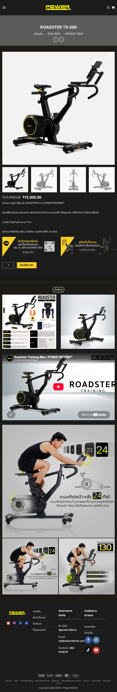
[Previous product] (61, 39)
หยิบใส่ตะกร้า (27, 265)
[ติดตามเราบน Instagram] (96, 640)
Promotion (27, 680)
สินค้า (16, 680)
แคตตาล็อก (96, 680)
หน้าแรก (8, 680)
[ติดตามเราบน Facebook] (88, 640)
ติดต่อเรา (107, 680)
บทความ (86, 680)
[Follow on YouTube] (96, 650)
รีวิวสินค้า (55, 680)
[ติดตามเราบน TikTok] (88, 650)
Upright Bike (74, 34)
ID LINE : (67, 628)
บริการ (58, 683)
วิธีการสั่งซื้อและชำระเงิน (71, 680)
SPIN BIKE (54, 34)
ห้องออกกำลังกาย (42, 680)
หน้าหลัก (38, 34)
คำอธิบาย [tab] (59, 289)
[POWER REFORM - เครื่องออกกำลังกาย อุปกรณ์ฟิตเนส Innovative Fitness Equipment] (58, 7)
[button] (4, 7)
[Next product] (55, 39)
